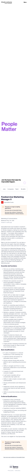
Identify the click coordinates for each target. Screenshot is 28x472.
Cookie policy (17, 470)
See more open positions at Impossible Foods (14, 457)
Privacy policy (11, 470)
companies (11, 189)
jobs (4, 189)
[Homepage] (6, 2)
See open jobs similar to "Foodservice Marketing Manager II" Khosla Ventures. (14, 213)
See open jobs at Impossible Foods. (13, 210)
